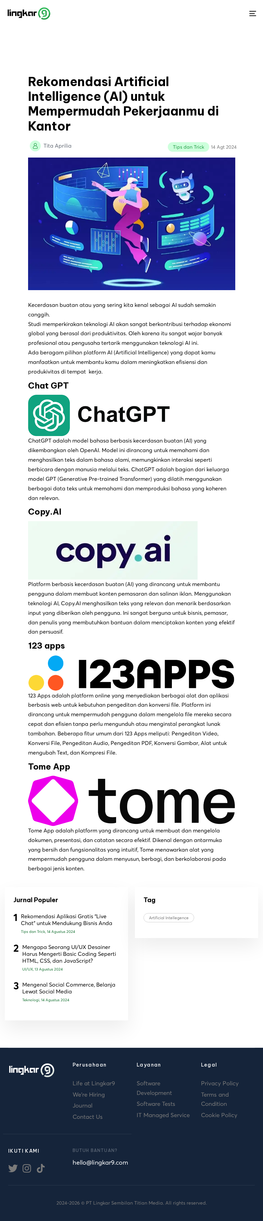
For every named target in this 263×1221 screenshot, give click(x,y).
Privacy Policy (220, 1083)
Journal (82, 1105)
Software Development (154, 1088)
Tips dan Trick (188, 147)
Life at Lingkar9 (94, 1083)
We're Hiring (89, 1094)
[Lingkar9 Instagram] (27, 1167)
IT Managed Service (163, 1115)
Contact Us (88, 1117)
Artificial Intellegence (169, 917)
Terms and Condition (215, 1099)
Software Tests (156, 1104)
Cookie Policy (219, 1115)
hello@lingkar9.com (100, 1162)
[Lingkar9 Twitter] (13, 1167)
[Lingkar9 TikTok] (41, 1167)
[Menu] (252, 13)
